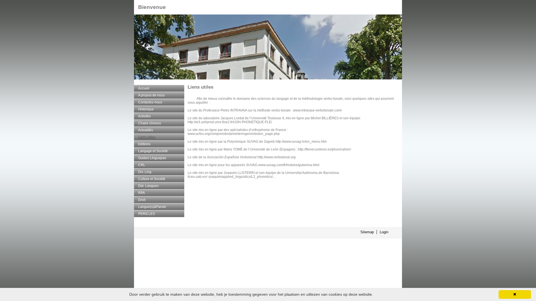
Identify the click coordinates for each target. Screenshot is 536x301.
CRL (141, 165)
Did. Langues (148, 186)
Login (384, 232)
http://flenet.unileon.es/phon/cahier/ (324, 149)
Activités (144, 116)
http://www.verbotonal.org (276, 157)
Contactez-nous (150, 102)
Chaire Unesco (149, 123)
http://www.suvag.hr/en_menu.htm (301, 142)
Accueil (143, 88)
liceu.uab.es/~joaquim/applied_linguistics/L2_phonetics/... (231, 177)
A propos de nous (151, 95)
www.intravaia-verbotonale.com (317, 110)
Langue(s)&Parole (152, 207)
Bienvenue (152, 7)
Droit (141, 200)
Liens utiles (146, 137)
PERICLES (146, 214)
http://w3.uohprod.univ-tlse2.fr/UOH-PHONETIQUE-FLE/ (230, 122)
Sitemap (367, 232)
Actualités (145, 130)
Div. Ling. (145, 172)
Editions (144, 144)
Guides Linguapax (152, 158)
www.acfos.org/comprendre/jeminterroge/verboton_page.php (234, 134)
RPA (141, 193)
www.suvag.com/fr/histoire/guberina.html (288, 165)
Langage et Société (153, 151)
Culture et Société (151, 179)
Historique (146, 109)
